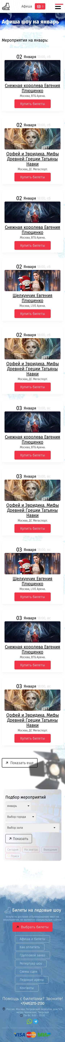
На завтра (31, 849)
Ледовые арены (32, 980)
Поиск (14, 856)
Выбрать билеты (35, 927)
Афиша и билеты (32, 939)
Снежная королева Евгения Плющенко (32, 88)
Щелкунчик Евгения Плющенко (32, 298)
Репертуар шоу (31, 963)
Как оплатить (30, 947)
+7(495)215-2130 (32, 1003)
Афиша (26, 6)
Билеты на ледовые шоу (36, 910)
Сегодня (12, 849)
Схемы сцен (28, 972)
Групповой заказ (32, 955)
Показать (20, 838)
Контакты (27, 988)
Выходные (50, 849)
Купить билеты (32, 104)
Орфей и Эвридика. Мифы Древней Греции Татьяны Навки (32, 159)
